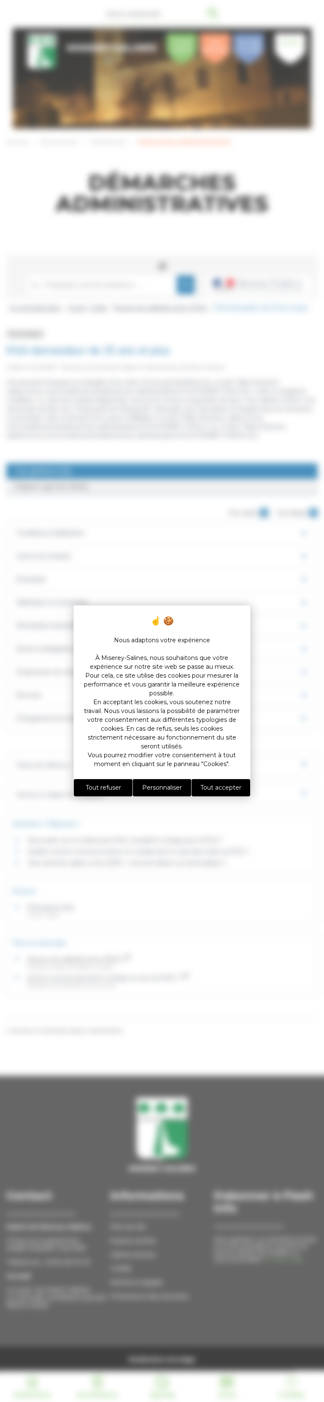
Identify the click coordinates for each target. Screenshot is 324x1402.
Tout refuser (103, 787)
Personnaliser (162, 787)
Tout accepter (220, 787)
